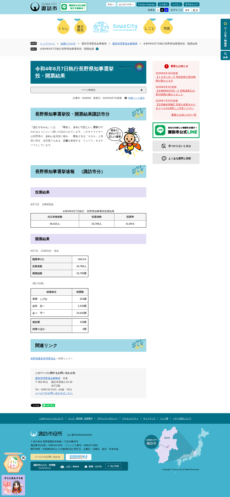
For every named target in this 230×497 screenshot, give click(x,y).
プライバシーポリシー (107, 418)
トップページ (47, 43)
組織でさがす (68, 43)
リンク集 (164, 418)
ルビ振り (163, 4)
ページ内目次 (88, 90)
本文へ (111, 4)
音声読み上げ (191, 4)
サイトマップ (149, 418)
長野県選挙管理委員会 (43, 358)
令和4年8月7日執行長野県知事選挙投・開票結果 (67, 48)
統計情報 (114, 466)
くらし (63, 28)
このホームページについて (51, 418)
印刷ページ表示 (136, 98)
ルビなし (176, 4)
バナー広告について (182, 418)
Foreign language (146, 4)
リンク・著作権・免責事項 (80, 418)
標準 (187, 10)
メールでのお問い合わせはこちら (54, 393)
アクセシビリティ (130, 418)
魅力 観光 (80, 28)
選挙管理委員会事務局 (124, 43)
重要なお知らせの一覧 (183, 115)
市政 (167, 28)
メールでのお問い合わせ (47, 456)
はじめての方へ (126, 4)
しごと (150, 28)
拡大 (195, 10)
